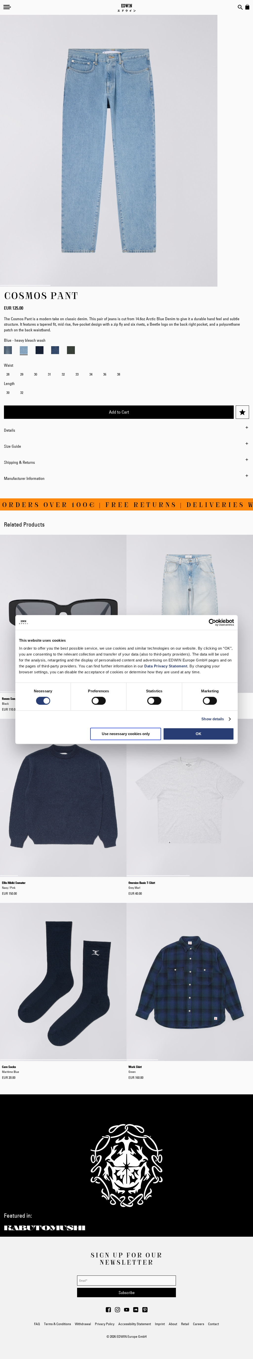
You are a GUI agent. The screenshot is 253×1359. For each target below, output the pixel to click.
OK (198, 734)
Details (9, 430)
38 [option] (118, 374)
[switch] (99, 701)
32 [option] (63, 374)
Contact (213, 1324)
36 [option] (104, 374)
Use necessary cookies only (126, 734)
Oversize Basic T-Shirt (141, 885)
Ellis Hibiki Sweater (13, 885)
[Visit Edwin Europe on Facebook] (108, 1311)
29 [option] (21, 374)
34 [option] (90, 374)
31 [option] (49, 374)
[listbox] (126, 375)
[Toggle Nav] (7, 7)
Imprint (160, 1324)
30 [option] (35, 374)
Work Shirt (135, 1069)
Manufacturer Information (24, 478)
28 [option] (7, 374)
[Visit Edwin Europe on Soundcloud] (135, 1311)
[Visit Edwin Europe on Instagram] (117, 1311)
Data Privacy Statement (165, 666)
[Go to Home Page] (127, 8)
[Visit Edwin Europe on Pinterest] (145, 1311)
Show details (212, 719)
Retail (185, 1324)
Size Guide (12, 446)
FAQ (37, 1324)
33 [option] (77, 374)
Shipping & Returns (19, 462)
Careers (198, 1324)
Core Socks (10, 1069)
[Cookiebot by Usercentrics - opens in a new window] (212, 622)
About (173, 1324)
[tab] (126, 430)
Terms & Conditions (57, 1324)
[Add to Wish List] (242, 412)
